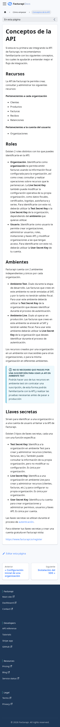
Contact (6, 608)
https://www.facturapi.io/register (24, 539)
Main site (7, 596)
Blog (4, 672)
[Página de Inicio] (5, 12)
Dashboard (8, 602)
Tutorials (6, 634)
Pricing (5, 666)
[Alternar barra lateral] (4, 4)
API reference (9, 628)
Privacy (6, 704)
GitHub (5, 646)
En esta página (12, 19)
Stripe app (7, 640)
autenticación (26, 522)
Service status (9, 678)
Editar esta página (16, 553)
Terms (5, 697)
